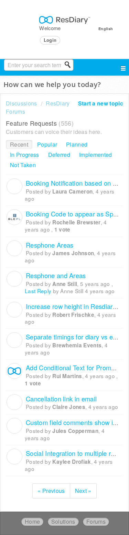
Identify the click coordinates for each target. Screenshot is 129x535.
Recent (19, 144)
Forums (96, 521)
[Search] (69, 64)
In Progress (24, 155)
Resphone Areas (49, 244)
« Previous (51, 491)
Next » (83, 491)
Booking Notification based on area (76, 182)
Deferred (59, 155)
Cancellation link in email (61, 398)
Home (32, 521)
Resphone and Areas (56, 275)
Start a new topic (100, 103)
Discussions (21, 103)
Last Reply (38, 291)
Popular (47, 144)
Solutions (63, 521)
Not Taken (23, 165)
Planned (76, 144)
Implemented (95, 155)
